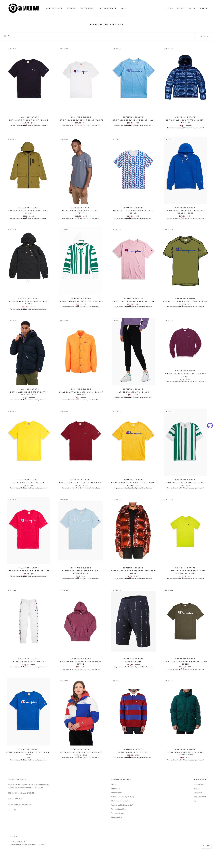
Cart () (203, 8)
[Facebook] (9, 809)
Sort (204, 36)
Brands (71, 8)
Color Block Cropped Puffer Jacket (81, 752)
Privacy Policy (116, 793)
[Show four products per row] (9, 36)
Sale (123, 8)
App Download (107, 8)
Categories (87, 8)
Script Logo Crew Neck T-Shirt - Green (185, 301)
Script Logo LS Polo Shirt (133, 752)
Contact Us (115, 788)
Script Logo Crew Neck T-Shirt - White (81, 120)
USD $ (168, 8)
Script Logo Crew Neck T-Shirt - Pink (133, 301)
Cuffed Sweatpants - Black (133, 392)
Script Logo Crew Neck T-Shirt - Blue (133, 120)
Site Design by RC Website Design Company (27, 844)
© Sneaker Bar (17, 841)
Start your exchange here (121, 801)
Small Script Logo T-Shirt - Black (28, 120)
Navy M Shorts (133, 661)
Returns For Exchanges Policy (122, 797)
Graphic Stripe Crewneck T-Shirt (185, 483)
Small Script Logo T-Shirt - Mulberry (80, 483)
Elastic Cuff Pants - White (28, 661)
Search (191, 8)
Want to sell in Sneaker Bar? (122, 805)
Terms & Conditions (118, 809)
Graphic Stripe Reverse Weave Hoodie (81, 301)
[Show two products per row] (5, 36)
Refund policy (116, 817)
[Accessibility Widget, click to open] (210, 425)
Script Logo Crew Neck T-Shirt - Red (29, 571)
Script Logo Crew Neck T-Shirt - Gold (133, 483)
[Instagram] (14, 809)
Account (181, 8)
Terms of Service (117, 813)
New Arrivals (54, 8)
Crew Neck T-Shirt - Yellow (29, 483)
